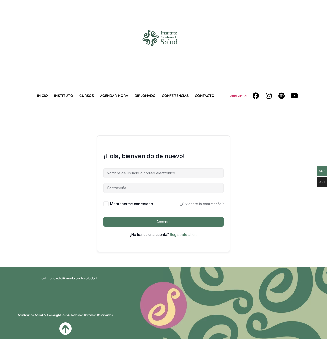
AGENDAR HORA (114, 95)
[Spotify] (281, 95)
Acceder (163, 221)
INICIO (42, 95)
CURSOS (86, 95)
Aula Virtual (238, 96)
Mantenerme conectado (131, 204)
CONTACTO (204, 95)
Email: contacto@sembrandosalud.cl (67, 278)
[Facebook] (256, 95)
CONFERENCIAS (175, 95)
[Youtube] (294, 95)
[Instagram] (268, 95)
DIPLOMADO (145, 95)
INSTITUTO (63, 95)
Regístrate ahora (184, 234)
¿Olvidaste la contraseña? (202, 204)
